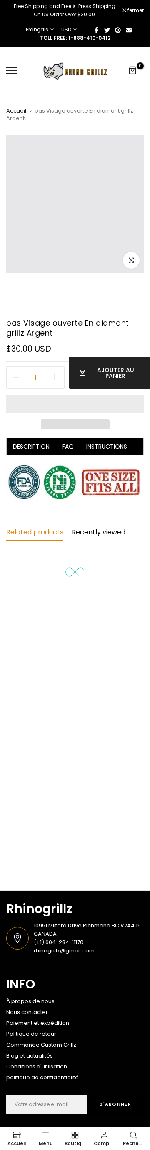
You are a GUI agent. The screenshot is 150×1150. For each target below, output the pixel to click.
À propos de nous (30, 1001)
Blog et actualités (29, 1056)
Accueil (16, 111)
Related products (34, 532)
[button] (75, 404)
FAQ (68, 446)
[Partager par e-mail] (128, 30)
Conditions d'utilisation (36, 1066)
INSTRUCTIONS (106, 446)
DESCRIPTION (31, 446)
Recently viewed (98, 532)
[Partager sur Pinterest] (118, 30)
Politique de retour (31, 1034)
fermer (135, 10)
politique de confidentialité (42, 1077)
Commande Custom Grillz (41, 1045)
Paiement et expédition (37, 1023)
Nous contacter (27, 1012)
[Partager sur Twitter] (107, 30)
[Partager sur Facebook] (96, 30)
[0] (133, 70)
